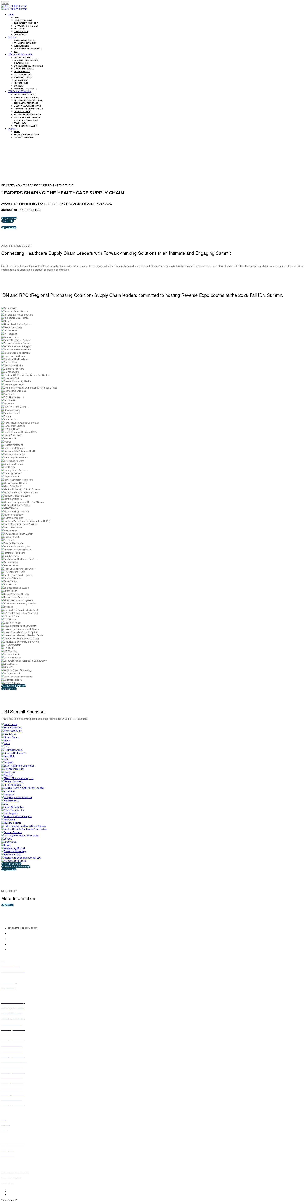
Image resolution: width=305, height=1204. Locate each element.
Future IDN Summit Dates (26, 26)
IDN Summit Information (20, 54)
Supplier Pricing (21, 46)
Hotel (17, 131)
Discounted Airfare (23, 137)
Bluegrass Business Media (26, 23)
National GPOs (21, 80)
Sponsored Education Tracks (28, 66)
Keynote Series (21, 83)
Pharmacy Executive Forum (27, 114)
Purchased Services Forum (27, 117)
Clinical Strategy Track (26, 103)
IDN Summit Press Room (25, 89)
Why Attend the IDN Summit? (28, 49)
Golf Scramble (21, 63)
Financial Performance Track (28, 109)
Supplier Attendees (23, 77)
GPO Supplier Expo (22, 74)
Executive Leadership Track (27, 106)
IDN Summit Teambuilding (26, 60)
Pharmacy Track (22, 111)
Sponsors (19, 86)
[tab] (156, 928)
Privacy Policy (21, 31)
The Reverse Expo (22, 71)
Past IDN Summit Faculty (25, 126)
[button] (9, 218)
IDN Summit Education (19, 91)
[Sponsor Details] (9, 724)
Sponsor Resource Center (26, 134)
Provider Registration (25, 43)
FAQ (16, 51)
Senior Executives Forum (26, 120)
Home (11, 14)
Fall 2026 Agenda (22, 57)
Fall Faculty (20, 123)
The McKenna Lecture (24, 94)
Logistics (12, 128)
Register (12, 37)
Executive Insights (23, 20)
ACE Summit (19, 29)
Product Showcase (24, 69)
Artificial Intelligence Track (28, 100)
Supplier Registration (24, 40)
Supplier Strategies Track (26, 97)
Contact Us (20, 34)
